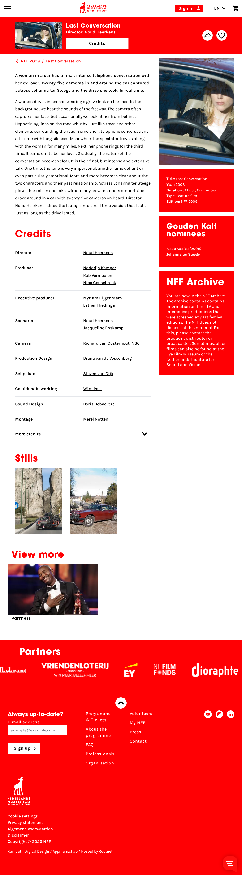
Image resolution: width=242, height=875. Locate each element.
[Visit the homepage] (93, 8)
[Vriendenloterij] (62, 670)
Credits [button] (97, 43)
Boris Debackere (99, 404)
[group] (53, 594)
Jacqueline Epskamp (103, 327)
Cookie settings (23, 816)
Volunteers (141, 713)
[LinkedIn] (230, 739)
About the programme (98, 732)
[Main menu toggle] (7, 8)
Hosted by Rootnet (96, 851)
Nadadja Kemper (99, 267)
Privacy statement (25, 822)
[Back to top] (121, 703)
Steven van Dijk (98, 373)
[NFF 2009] (17, 61)
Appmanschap (65, 851)
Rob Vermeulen (97, 275)
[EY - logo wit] (118, 670)
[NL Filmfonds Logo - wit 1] (152, 670)
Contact (138, 741)
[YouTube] (208, 739)
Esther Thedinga (99, 305)
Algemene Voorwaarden (30, 828)
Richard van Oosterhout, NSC (111, 343)
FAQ (90, 744)
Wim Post (92, 388)
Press (135, 732)
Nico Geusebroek (99, 282)
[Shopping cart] (235, 8)
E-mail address (24, 722)
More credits (28, 434)
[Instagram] (219, 739)
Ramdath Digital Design (28, 851)
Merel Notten (95, 419)
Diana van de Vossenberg (107, 358)
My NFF (137, 722)
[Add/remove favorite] (221, 35)
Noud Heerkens (98, 252)
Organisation (100, 763)
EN (217, 8)
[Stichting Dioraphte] (202, 670)
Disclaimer (18, 835)
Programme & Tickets (98, 716)
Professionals (100, 753)
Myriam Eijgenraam (102, 298)
